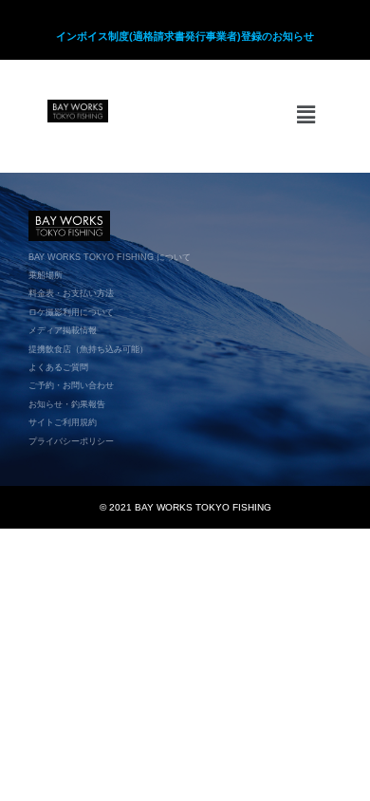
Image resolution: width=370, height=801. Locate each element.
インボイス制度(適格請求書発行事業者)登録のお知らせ (185, 36)
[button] (306, 116)
